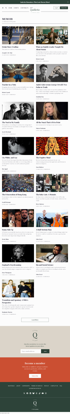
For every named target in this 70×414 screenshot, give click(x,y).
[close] (68, 2)
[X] (24, 393)
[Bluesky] (33, 393)
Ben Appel (5, 169)
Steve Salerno (40, 204)
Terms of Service (36, 385)
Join (45, 351)
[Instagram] (46, 393)
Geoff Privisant (6, 202)
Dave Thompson (6, 272)
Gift (31, 8)
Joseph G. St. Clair (7, 53)
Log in (56, 7)
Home (10, 8)
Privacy (46, 385)
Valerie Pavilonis (41, 128)
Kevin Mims (5, 239)
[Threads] (37, 393)
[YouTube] (43, 393)
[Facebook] (27, 393)
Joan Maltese (40, 167)
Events (16, 8)
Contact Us (54, 385)
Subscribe (64, 7)
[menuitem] (10, 8)
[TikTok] (40, 393)
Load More (35, 320)
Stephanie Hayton (7, 312)
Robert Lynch (40, 59)
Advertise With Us (35, 388)
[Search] (6, 8)
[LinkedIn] (30, 393)
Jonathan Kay (40, 97)
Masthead (11, 385)
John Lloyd (39, 239)
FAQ (61, 385)
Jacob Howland (6, 132)
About (18, 385)
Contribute (24, 8)
